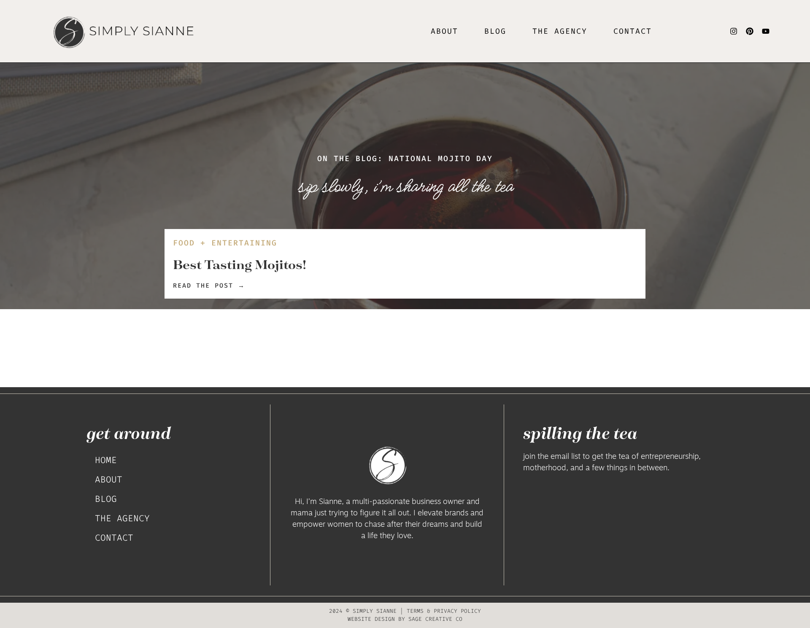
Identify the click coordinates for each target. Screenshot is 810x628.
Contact (632, 31)
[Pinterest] (749, 31)
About (444, 31)
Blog (495, 31)
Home (106, 460)
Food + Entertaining (225, 243)
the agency (559, 31)
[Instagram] (733, 31)
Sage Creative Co (435, 619)
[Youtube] (766, 31)
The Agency (122, 518)
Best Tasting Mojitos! (239, 264)
